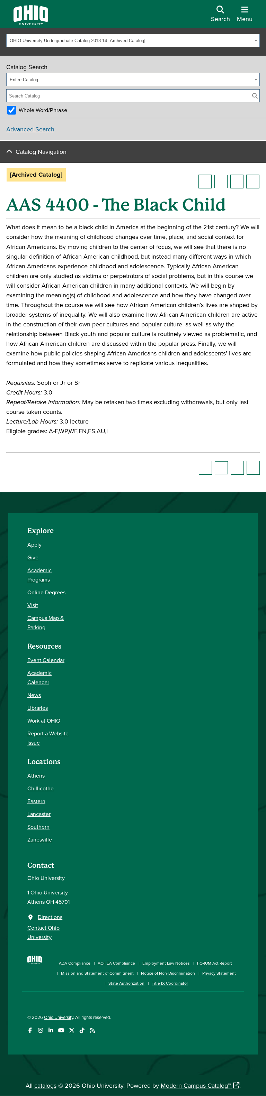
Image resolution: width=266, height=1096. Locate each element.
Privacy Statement (219, 973)
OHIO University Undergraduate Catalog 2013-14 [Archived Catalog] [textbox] (77, 40)
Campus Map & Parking (45, 622)
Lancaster (39, 814)
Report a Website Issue (48, 738)
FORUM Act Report (214, 963)
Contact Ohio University (43, 932)
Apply (34, 544)
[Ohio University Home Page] (34, 969)
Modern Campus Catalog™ (196, 1085)
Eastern (36, 801)
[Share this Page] (221, 181)
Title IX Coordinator (170, 983)
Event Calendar (45, 660)
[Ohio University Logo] (31, 23)
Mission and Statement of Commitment (97, 973)
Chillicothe (40, 788)
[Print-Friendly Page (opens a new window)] (236, 181)
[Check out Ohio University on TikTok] (82, 1030)
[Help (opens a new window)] (252, 181)
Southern (38, 826)
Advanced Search (30, 129)
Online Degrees (46, 592)
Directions (50, 917)
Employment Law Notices (166, 963)
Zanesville (39, 839)
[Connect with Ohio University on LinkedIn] (50, 1030)
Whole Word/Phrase (43, 110)
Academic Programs (39, 574)
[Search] (255, 95)
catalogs (45, 1085)
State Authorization (126, 983)
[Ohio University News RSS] (92, 1030)
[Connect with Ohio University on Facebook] (30, 1030)
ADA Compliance (74, 963)
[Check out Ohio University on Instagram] (40, 1030)
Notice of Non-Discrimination (168, 973)
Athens (36, 775)
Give (32, 557)
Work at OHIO (43, 720)
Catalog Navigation (41, 151)
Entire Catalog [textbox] (24, 79)
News (34, 695)
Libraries (37, 708)
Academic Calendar (39, 677)
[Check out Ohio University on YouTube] (61, 1030)
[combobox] (133, 40)
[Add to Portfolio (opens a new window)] (205, 181)
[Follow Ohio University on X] (71, 1030)
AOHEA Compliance (116, 963)
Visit (32, 605)
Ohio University (58, 1017)
